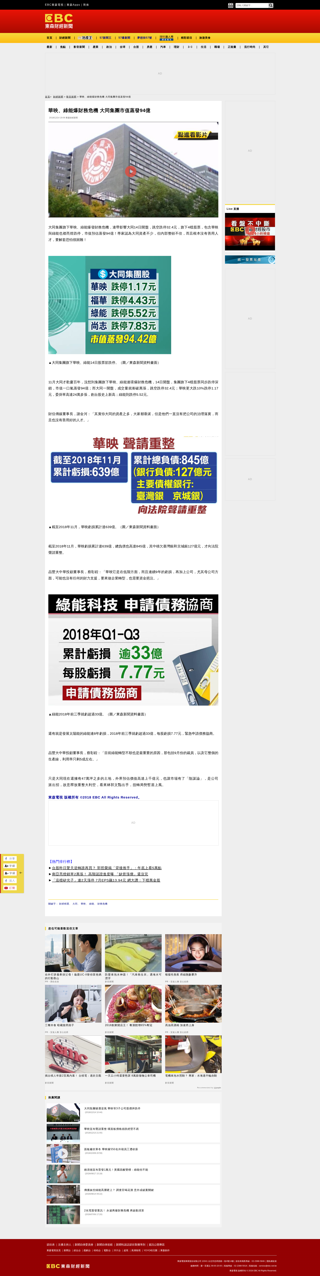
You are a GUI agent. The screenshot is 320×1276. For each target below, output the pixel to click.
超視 (126, 1250)
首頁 (49, 37)
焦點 (63, 46)
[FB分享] (10, 860)
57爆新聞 (124, 37)
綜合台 (77, 1250)
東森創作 (165, 1250)
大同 (75, 903)
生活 (203, 46)
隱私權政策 (272, 1261)
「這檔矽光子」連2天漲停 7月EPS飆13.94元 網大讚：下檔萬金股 (106, 880)
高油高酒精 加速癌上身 (179, 1025)
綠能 (91, 903)
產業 (95, 46)
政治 (109, 46)
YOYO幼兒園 (150, 1250)
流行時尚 (250, 46)
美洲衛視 (136, 1250)
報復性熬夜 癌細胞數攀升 (181, 974)
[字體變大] (10, 867)
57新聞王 (106, 37)
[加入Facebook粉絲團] (10, 882)
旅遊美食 (205, 37)
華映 (83, 903)
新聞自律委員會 (84, 1244)
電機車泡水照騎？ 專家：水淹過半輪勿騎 (191, 1075)
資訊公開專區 (157, 1244)
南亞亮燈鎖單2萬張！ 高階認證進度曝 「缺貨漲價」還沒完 (100, 874)
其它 (266, 46)
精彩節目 (186, 37)
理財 (177, 46)
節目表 (51, 1244)
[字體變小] (10, 874)
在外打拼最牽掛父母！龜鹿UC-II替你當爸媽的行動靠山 (73, 976)
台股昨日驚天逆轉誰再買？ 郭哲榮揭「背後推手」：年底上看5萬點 (107, 868)
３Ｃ (190, 46)
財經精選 (64, 903)
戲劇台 (87, 1250)
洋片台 (117, 1250)
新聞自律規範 (105, 1244)
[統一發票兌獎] (250, 262)
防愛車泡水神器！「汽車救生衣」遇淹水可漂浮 (133, 976)
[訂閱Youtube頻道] (10, 889)
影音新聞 (79, 46)
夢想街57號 (144, 37)
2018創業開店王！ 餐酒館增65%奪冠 (128, 1025)
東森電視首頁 (54, 1250)
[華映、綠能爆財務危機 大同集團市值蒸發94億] (133, 170)
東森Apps (73, 4)
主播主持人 (64, 1244)
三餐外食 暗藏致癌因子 (59, 1025)
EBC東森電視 (54, 4)
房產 (149, 46)
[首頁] (59, 20)
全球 (123, 46)
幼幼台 (97, 1250)
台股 (136, 46)
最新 (49, 46)
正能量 (232, 46)
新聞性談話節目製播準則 (130, 1244)
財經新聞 (65, 37)
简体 (86, 4)
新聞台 (67, 1250)
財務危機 (103, 903)
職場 (217, 46)
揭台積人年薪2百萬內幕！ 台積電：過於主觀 (73, 1075)
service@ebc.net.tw (268, 1266)
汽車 (163, 46)
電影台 (107, 1250)
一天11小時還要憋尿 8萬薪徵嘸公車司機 (130, 1075)
